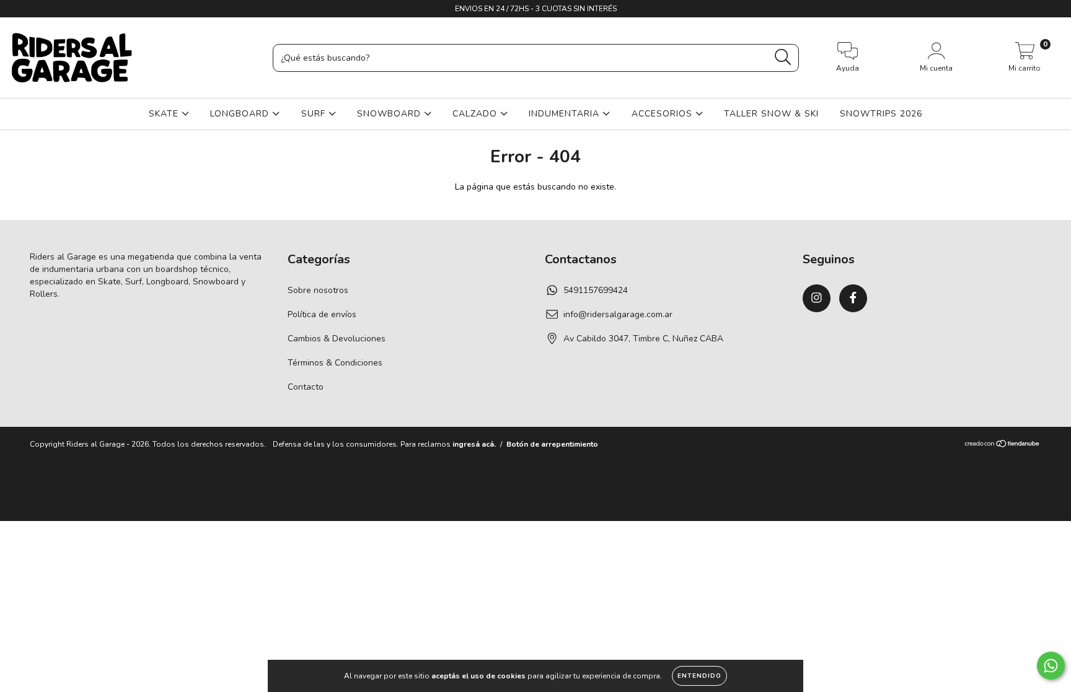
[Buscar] (783, 57)
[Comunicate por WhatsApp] (1051, 666)
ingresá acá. (474, 444)
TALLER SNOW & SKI (771, 114)
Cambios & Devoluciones (337, 338)
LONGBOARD (241, 114)
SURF (314, 114)
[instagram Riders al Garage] (18, 8)
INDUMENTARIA (565, 114)
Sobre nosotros (318, 290)
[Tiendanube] (1002, 445)
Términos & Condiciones (335, 363)
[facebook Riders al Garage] (36, 8)
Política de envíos (322, 314)
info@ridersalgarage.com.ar (617, 314)
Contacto (306, 387)
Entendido (699, 676)
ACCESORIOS (663, 114)
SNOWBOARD (390, 114)
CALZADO (476, 114)
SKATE (165, 114)
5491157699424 (595, 290)
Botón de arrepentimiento (552, 444)
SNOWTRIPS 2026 (881, 114)
